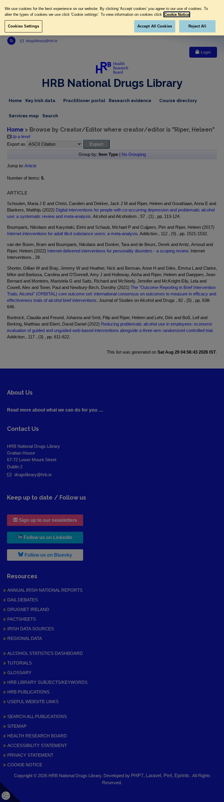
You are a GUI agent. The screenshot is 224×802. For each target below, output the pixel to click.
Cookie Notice (176, 14)
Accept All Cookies (154, 26)
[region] (112, 17)
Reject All (197, 26)
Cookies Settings (23, 26)
